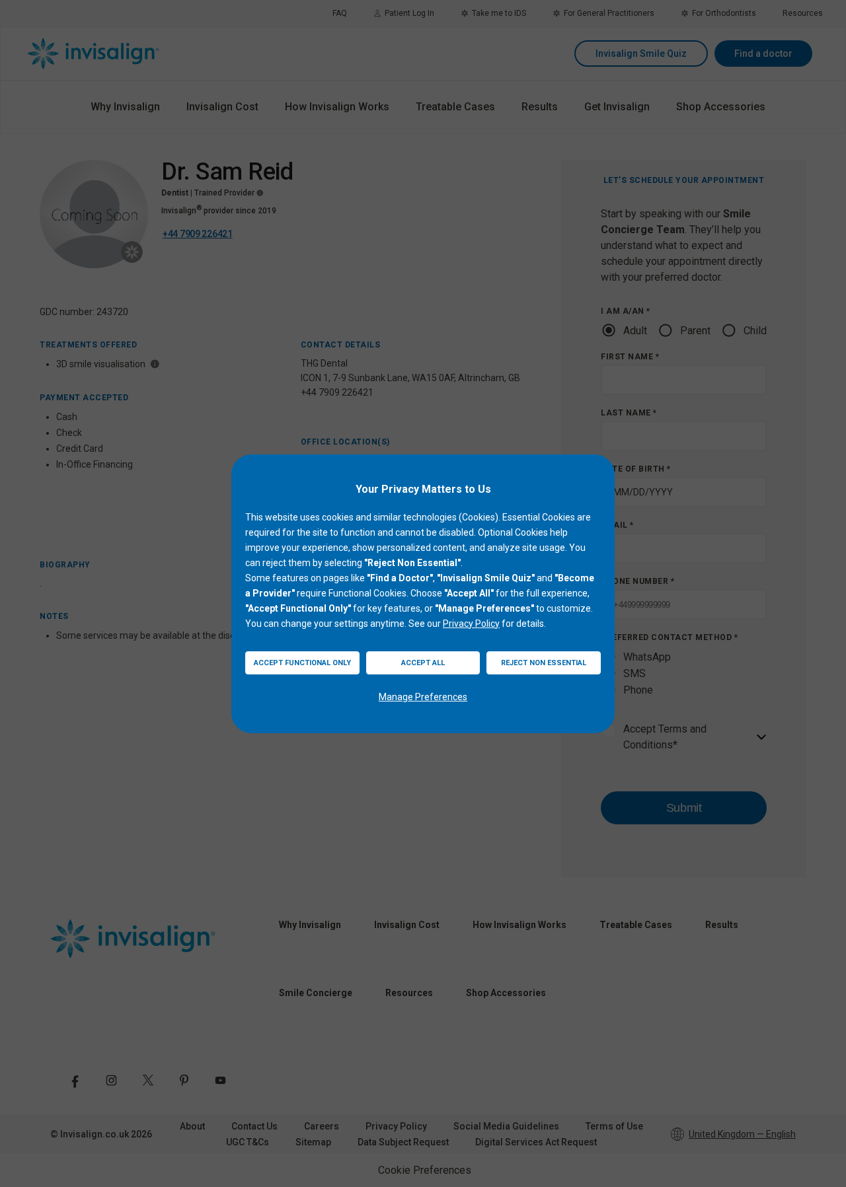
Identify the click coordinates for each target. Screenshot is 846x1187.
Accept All (423, 663)
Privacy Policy (471, 623)
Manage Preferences (423, 697)
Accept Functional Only (302, 663)
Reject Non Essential (543, 663)
